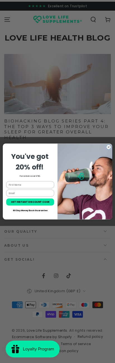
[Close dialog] (108, 147)
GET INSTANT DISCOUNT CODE (30, 202)
